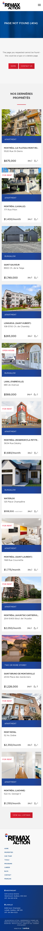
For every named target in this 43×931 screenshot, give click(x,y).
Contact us (26, 66)
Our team (8, 856)
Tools (6, 860)
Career (7, 867)
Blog (6, 871)
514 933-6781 (12, 898)
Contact (7, 875)
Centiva (25, 928)
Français (7, 878)
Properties (8, 852)
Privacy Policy (17, 923)
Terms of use (27, 923)
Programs (8, 863)
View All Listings (21, 815)
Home (13, 66)
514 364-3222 (13, 912)
